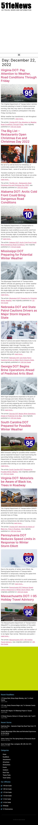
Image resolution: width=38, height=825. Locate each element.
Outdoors (5, 770)
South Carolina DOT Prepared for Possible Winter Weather (16, 425)
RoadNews (6, 757)
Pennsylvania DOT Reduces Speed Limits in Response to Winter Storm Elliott (18, 540)
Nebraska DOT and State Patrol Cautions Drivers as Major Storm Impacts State (19, 312)
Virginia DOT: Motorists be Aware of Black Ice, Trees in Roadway (17, 481)
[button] (19, 54)
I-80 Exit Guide (25, 362)
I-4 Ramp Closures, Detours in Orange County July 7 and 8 (18, 716)
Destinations (6, 765)
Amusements (7, 759)
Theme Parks (7, 775)
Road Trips (6, 772)
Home (4, 754)
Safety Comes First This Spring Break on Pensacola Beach (18, 739)
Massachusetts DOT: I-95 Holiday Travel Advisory (19, 597)
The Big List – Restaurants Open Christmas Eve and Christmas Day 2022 (15, 136)
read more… (19, 119)
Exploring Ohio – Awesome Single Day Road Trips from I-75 (18, 726)
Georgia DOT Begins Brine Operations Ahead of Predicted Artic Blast (17, 370)
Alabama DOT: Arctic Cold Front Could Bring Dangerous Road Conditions (19, 197)
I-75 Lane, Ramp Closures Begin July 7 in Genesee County (18, 705)
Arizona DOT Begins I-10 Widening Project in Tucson (16, 711)
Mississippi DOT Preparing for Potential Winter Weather (16, 254)
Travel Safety (7, 778)
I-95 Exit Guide (15, 127)
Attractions (6, 762)
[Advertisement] (19, 32)
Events (5, 767)
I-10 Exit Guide (15, 247)
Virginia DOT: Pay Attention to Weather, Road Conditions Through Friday (19, 75)
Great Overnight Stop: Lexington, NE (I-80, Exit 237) (16, 744)
